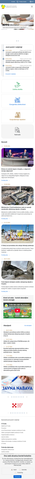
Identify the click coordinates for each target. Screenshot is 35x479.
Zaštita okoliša (5, 451)
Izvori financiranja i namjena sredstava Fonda (13, 430)
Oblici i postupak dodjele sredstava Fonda (12, 432)
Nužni (15, 469)
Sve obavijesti (28, 325)
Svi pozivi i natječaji (11, 74)
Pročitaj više (4, 180)
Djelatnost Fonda (5, 426)
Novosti (4, 142)
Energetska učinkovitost (7, 449)
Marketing (20, 472)
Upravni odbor (5, 437)
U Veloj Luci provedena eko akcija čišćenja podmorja (17, 245)
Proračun (3, 428)
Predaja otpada (22, 1)
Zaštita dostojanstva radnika (9, 439)
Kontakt (13, 1)
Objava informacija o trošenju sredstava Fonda (13, 441)
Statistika (24, 469)
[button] (17, 41)
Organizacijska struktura (7, 434)
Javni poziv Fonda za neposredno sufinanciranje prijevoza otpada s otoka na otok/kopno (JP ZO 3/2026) (17, 69)
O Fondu (3, 424)
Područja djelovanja (7, 447)
